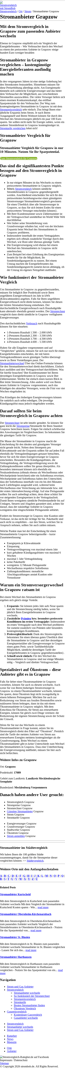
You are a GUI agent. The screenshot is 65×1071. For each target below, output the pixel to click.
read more (43, 907)
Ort (20, 11)
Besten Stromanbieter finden (29, 1005)
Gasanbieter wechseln (26, 1017)
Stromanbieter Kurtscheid (15, 894)
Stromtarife (20, 1002)
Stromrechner (57, 311)
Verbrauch (31, 323)
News (10, 1039)
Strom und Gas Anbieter (20, 986)
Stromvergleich (8, 11)
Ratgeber (12, 1035)
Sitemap (4, 1063)
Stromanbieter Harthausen (16, 956)
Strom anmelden (16, 836)
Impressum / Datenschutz (14, 1060)
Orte (9, 1048)
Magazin (11, 1042)
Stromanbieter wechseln (27, 992)
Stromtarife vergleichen (12, 128)
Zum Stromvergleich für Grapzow (18, 158)
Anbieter (11, 1051)
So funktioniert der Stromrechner (32, 995)
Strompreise (22, 425)
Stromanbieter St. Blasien (15, 937)
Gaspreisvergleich (17, 1011)
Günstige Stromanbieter (20, 811)
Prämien (26, 618)
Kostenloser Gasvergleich (28, 1014)
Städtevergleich (35, 860)
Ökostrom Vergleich (25, 1008)
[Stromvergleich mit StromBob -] (9, 8)
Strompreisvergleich (11, 109)
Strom (27, 11)
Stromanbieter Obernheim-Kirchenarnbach (25, 914)
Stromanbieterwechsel (12, 363)
